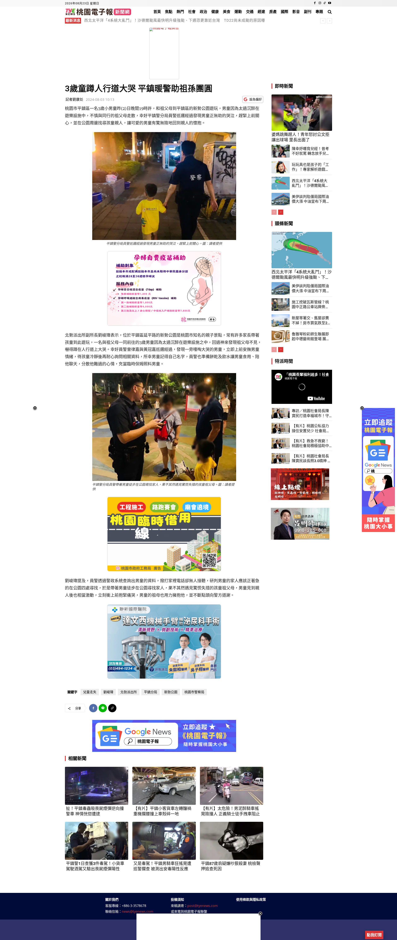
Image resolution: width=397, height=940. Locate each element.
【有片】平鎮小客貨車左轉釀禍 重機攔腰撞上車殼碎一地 (162, 811)
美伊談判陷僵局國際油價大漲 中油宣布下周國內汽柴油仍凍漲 (311, 199)
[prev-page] (274, 212)
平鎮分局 (150, 692)
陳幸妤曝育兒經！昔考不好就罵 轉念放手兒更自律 (311, 151)
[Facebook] (314, 3)
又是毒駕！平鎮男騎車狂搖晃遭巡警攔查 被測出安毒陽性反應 (162, 866)
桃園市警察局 (194, 692)
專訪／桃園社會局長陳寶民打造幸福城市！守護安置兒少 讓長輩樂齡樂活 (311, 413)
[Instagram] (319, 3)
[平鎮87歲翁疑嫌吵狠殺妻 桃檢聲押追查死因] (231, 841)
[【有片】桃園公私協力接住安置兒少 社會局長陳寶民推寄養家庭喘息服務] (280, 428)
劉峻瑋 (108, 692)
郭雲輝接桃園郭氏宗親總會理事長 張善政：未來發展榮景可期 (141, 20)
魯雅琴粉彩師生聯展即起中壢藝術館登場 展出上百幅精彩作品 (311, 336)
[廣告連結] (164, 736)
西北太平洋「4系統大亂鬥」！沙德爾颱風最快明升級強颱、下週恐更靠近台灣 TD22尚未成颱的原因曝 (310, 183)
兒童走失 (89, 692)
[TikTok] (324, 3)
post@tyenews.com (202, 905)
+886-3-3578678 (134, 905)
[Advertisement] (198, 927)
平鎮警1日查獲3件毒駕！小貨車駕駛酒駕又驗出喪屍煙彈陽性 (95, 866)
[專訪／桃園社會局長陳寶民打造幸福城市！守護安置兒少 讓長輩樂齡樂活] (280, 413)
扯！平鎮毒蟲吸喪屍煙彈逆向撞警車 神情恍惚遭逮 (95, 811)
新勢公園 (170, 692)
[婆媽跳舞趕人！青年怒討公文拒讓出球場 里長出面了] (301, 112)
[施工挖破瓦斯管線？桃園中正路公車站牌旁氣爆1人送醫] (280, 304)
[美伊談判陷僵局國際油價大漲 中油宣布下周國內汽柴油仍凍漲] (280, 199)
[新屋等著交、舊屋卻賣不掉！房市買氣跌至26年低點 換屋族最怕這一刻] (280, 320)
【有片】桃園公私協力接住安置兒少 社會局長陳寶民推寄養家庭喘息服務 (311, 428)
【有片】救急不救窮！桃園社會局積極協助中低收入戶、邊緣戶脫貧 (310, 443)
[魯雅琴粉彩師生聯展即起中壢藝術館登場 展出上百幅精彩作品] (280, 336)
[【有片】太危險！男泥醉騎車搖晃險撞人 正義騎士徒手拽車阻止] (231, 786)
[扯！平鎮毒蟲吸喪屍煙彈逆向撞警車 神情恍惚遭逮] (96, 786)
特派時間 (284, 361)
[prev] (322, 20)
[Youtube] (329, 3)
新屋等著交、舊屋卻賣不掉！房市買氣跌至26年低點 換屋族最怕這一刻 (310, 320)
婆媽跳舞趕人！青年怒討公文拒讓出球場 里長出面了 (300, 137)
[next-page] (280, 212)
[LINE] (103, 708)
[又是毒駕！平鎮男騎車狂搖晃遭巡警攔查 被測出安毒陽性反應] (164, 841)
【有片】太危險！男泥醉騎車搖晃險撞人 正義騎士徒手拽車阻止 (230, 811)
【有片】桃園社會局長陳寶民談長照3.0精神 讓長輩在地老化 (311, 458)
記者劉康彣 (74, 99)
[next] (329, 20)
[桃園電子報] (98, 11)
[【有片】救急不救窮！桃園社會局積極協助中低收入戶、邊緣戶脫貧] (280, 443)
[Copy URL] (112, 708)
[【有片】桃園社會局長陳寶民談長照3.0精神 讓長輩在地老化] (280, 458)
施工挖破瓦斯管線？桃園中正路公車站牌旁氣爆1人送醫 (310, 304)
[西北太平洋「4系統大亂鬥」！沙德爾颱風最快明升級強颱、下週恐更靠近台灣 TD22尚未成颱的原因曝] (280, 183)
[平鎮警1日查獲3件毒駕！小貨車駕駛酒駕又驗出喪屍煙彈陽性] (96, 841)
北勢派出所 (128, 692)
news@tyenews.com (137, 911)
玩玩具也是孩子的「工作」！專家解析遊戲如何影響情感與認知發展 (310, 167)
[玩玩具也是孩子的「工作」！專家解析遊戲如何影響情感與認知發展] (280, 167)
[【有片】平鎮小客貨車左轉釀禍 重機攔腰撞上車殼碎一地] (164, 786)
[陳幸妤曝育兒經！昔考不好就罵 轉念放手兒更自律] (280, 151)
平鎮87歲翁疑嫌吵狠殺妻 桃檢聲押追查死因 (230, 866)
